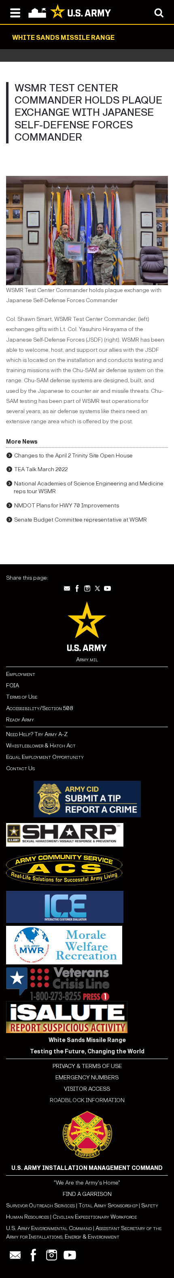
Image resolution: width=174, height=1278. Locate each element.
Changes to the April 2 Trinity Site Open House (73, 455)
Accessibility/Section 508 (39, 708)
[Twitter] (97, 588)
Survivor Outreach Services (40, 1205)
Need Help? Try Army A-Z (37, 734)
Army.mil (87, 659)
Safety (149, 1205)
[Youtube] (107, 588)
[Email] (67, 588)
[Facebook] (77, 588)
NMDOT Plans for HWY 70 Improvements (66, 505)
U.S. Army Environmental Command (49, 1228)
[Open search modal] (159, 12)
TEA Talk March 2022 (41, 469)
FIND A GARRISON (87, 1194)
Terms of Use (21, 696)
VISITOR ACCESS (87, 1088)
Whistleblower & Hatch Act (41, 745)
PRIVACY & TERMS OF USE (87, 1066)
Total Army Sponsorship (108, 1205)
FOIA (12, 685)
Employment (20, 674)
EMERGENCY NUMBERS (87, 1077)
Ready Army (20, 719)
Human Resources (27, 1216)
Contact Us (20, 768)
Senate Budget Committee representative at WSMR (80, 519)
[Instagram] (87, 588)
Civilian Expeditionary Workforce (95, 1216)
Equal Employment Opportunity (45, 757)
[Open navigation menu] (15, 12)
